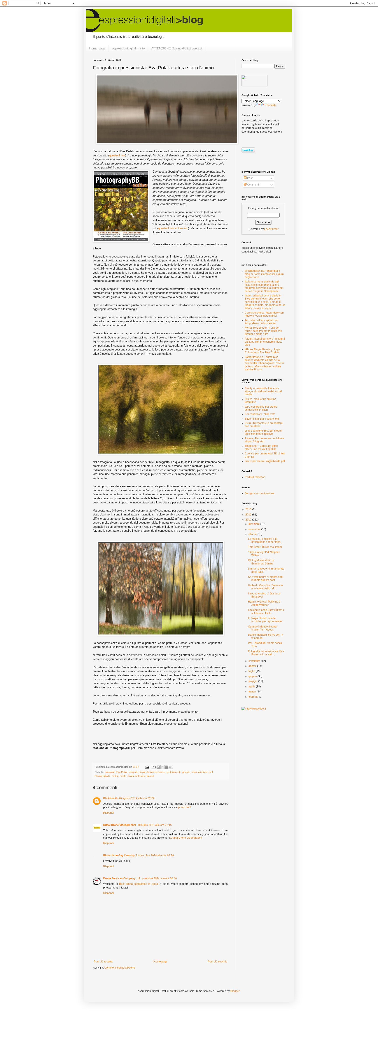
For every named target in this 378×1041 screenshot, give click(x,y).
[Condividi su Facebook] (166, 767)
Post (249, 178)
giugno (252, 676)
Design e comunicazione (259, 493)
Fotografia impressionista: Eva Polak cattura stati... (266, 653)
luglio (252, 671)
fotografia (133, 772)
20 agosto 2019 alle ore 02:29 (136, 798)
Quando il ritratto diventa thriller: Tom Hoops (262, 628)
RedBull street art (255, 477)
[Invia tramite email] (154, 767)
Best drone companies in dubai (139, 883)
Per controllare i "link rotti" (260, 414)
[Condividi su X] (162, 767)
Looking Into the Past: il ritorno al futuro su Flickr (266, 611)
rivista (123, 776)
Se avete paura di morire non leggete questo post (265, 578)
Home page (97, 48)
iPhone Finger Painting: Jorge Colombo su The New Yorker (262, 351)
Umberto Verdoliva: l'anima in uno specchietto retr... (265, 587)
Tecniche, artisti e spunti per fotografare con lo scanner (261, 322)
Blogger (235, 991)
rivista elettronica (136, 776)
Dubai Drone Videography (186, 837)
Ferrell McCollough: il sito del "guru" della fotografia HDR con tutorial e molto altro (263, 331)
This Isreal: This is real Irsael (265, 547)
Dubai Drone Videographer (119, 825)
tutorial (150, 776)
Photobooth (110, 798)
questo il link (117, 155)
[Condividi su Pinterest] (171, 767)
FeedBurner (271, 229)
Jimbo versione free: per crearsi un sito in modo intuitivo (263, 432)
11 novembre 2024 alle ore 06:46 (157, 878)
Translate (270, 105)
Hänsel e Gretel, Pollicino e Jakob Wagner (264, 603)
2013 (248, 509)
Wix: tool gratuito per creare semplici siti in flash (261, 408)
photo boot (184, 807)
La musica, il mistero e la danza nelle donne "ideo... (265, 540)
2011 (248, 519)
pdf (211, 772)
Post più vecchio (217, 961)
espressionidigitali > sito (128, 48)
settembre (254, 660)
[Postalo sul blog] (158, 767)
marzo (252, 691)
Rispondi (108, 812)
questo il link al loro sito (173, 228)
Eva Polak (121, 772)
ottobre (252, 534)
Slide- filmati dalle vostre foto (262, 418)
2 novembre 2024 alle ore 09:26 (155, 855)
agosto (252, 666)
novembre (254, 529)
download (110, 772)
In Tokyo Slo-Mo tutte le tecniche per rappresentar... (266, 620)
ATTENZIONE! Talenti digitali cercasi (176, 48)
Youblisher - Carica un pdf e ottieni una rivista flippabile (261, 447)
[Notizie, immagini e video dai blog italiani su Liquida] (255, 85)
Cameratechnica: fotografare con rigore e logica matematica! (264, 314)
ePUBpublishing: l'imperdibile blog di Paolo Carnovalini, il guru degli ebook (264, 274)
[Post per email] (147, 767)
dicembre (254, 524)
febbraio (253, 696)
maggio (253, 681)
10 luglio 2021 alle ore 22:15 (155, 825)
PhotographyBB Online (106, 776)
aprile (252, 686)
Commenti (253, 184)
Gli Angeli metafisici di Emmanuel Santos (261, 562)
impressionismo (200, 772)
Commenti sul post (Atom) (119, 967)
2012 (248, 514)
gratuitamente (174, 772)
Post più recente (103, 961)
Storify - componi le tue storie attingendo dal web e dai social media (263, 391)
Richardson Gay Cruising (119, 855)
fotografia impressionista (152, 772)
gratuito (186, 772)
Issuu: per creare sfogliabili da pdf (265, 461)
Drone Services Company (119, 878)
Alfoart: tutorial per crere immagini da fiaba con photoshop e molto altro (265, 342)
